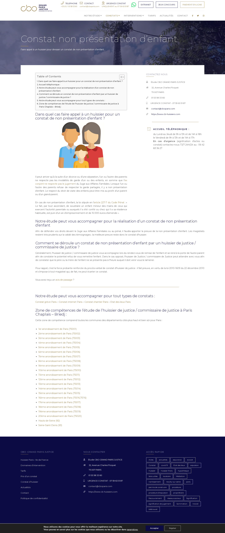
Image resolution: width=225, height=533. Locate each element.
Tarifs (23, 471)
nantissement (155, 482)
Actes (151, 460)
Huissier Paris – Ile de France (34, 460)
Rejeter (172, 528)
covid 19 (164, 465)
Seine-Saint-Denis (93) (50, 425)
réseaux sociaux (174, 498)
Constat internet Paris (70, 302)
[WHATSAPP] (133, 6)
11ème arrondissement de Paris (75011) (59, 374)
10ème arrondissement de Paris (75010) (59, 370)
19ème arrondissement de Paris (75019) (59, 411)
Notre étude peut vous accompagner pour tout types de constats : (72, 100)
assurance (177, 460)
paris (188, 482)
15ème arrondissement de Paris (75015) (59, 393)
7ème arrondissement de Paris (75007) (59, 356)
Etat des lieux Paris (120, 302)
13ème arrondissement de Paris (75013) (59, 384)
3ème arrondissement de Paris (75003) (59, 338)
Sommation (181, 504)
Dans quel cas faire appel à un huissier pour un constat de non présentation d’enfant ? (80, 81)
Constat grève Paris (45, 302)
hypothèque (183, 471)
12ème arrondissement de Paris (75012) (59, 379)
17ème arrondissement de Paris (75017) (59, 402)
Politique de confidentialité (34, 498)
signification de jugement (160, 504)
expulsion (194, 465)
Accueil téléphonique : (49, 84)
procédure (176, 487)
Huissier (152, 471)
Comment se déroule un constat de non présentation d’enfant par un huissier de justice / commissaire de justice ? (78, 95)
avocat (190, 460)
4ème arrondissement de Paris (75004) (59, 342)
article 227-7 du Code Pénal (109, 202)
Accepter (154, 528)
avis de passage (64, 279)
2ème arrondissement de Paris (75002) (59, 333)
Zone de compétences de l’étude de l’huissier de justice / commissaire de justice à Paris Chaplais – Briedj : (79, 105)
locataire (167, 476)
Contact (25, 493)
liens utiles (153, 476)
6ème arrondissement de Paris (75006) (59, 352)
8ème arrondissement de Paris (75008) (59, 361)
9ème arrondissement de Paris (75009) (59, 365)
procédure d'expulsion (158, 493)
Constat (152, 465)
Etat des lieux (179, 465)
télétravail (153, 509)
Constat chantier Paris (96, 302)
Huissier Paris (166, 471)
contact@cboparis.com (163, 108)
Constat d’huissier (29, 482)
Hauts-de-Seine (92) (49, 420)
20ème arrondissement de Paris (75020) (60, 416)
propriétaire (178, 493)
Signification (191, 498)
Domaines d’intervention (33, 465)
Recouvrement (155, 498)
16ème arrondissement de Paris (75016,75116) (62, 397)
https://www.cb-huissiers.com (165, 114)
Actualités (25, 487)
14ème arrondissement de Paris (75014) (59, 388)
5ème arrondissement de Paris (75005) (59, 347)
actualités (163, 460)
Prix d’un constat (29, 476)
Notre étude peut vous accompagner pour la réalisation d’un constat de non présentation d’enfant (76, 89)
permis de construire (158, 487)
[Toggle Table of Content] (120, 77)
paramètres (132, 529)
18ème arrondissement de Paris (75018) (59, 407)
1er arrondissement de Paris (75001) (57, 329)
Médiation (180, 476)
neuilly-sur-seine (173, 482)
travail (195, 504)
